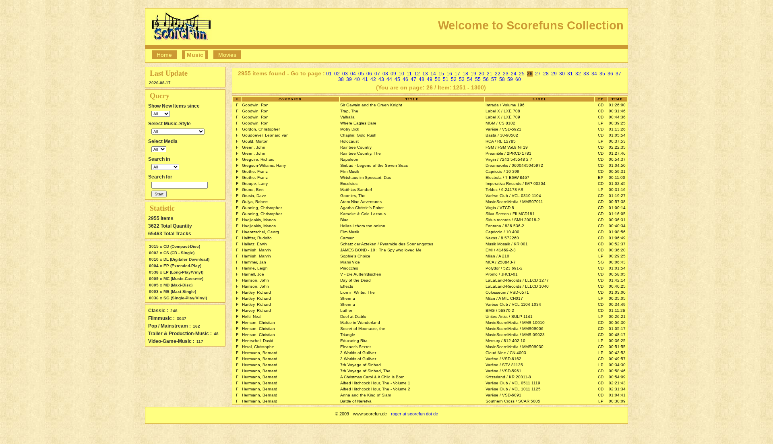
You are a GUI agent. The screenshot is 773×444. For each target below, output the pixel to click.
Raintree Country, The (360, 153)
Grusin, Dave (254, 195)
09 (393, 74)
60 (518, 79)
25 (522, 74)
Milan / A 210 (497, 256)
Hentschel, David (257, 340)
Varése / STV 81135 (504, 365)
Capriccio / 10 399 (502, 171)
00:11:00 (617, 177)
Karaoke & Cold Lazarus (363, 214)
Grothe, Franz (255, 171)
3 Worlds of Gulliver (358, 353)
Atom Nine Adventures (361, 201)
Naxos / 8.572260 (502, 238)
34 (594, 74)
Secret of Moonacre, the (362, 328)
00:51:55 (617, 346)
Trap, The (349, 111)
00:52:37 (617, 244)
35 (602, 74)
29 (554, 74)
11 (409, 74)
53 (462, 79)
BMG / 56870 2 (500, 310)
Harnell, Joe (253, 274)
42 (373, 79)
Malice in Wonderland (360, 322)
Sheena (347, 298)
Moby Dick (349, 129)
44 (389, 79)
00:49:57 (617, 359)
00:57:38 (617, 201)
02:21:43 (617, 383)
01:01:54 (617, 268)
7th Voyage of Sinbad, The (365, 371)
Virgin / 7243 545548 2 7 (509, 159)
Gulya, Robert (255, 201)
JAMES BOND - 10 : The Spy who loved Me (381, 250)
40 (357, 79)
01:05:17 (617, 328)
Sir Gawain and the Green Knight (371, 105)
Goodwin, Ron (255, 105)
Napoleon (349, 159)
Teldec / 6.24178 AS (504, 189)
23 (505, 74)
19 (473, 74)
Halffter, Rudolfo (257, 238)
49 (429, 79)
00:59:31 (617, 171)
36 (610, 74)
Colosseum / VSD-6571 (507, 292)
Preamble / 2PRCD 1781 (508, 153)
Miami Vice (350, 262)
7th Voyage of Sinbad (360, 365)
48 (421, 79)
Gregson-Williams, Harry (264, 165)
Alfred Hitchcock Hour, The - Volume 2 (375, 389)
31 (570, 74)
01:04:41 (617, 395)
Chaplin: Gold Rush (358, 135)
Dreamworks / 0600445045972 (514, 165)
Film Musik (349, 171)
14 (433, 74)
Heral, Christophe (258, 346)
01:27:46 (617, 153)
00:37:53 (617, 141)
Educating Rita (354, 340)
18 (465, 74)
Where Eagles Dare (358, 123)
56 (486, 79)
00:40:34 (617, 226)
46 (405, 79)
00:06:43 (617, 262)
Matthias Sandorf (356, 189)
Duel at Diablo (353, 316)
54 (470, 79)
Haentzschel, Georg (260, 232)
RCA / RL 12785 (501, 141)
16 (449, 74)
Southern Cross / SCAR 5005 (513, 401)
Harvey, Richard (256, 310)
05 (361, 74)
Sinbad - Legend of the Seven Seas (374, 165)
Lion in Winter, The (357, 292)
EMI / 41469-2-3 (501, 250)
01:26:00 (617, 105)
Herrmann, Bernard (259, 353)
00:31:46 (617, 111)
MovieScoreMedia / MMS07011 (514, 201)
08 (385, 74)
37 (618, 74)
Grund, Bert (253, 189)
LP (601, 123)
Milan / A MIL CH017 (504, 298)
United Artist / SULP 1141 (509, 316)
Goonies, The (353, 195)
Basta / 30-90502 (502, 135)
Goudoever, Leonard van (265, 135)
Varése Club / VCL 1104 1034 (513, 304)
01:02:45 (617, 183)
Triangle (347, 334)
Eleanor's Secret (355, 346)
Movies (227, 55)
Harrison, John (255, 280)
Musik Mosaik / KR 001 (507, 244)
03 (345, 74)
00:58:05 (617, 274)
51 (446, 79)
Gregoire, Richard (258, 159)
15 (441, 74)
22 (497, 74)
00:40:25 (617, 286)
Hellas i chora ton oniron (362, 226)
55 (478, 79)
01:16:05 (617, 214)
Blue (344, 220)
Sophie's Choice (355, 256)
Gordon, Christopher (261, 129)
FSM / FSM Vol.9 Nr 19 (507, 147)
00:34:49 (617, 304)
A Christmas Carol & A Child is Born (372, 377)
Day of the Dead (355, 280)
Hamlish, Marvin (256, 250)
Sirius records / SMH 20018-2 (513, 220)
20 (481, 74)
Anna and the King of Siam (365, 395)
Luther (346, 310)
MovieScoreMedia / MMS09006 (515, 328)
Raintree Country (356, 147)
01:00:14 (617, 207)
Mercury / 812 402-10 (505, 340)
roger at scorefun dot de (414, 413)
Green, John (253, 147)
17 (457, 74)
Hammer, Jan (254, 262)
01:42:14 (617, 280)
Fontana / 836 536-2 (505, 226)
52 (454, 79)
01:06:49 (617, 238)
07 (377, 74)
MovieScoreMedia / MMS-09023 (515, 334)
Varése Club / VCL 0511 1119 (513, 383)
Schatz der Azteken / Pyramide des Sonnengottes (386, 244)
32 (578, 74)
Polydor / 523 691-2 (504, 268)
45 (397, 79)
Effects (346, 286)
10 (401, 74)
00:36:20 (617, 250)
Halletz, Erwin (254, 244)
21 (489, 74)
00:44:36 (617, 117)
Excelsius (349, 183)
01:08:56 (617, 232)
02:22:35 (617, 147)
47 (413, 79)
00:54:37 (617, 159)
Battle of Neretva (356, 401)
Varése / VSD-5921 (503, 129)
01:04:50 (617, 165)
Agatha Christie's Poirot (362, 207)
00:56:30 (617, 322)
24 (514, 74)
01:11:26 (617, 310)
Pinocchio (349, 268)
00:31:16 (617, 189)
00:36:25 (617, 340)
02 (337, 74)
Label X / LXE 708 (503, 111)
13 (425, 74)
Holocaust (349, 141)
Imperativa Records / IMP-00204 (516, 183)
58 (502, 79)
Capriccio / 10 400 (502, 232)
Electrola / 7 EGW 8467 (507, 177)
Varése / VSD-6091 (503, 395)
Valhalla (347, 117)
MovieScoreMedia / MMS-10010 (515, 322)
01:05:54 (617, 135)
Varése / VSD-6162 (503, 359)
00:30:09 (617, 401)
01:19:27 (617, 195)
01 (329, 74)
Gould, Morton (255, 141)
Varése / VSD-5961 (503, 371)
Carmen (347, 238)
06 (369, 74)
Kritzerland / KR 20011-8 (508, 377)
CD (601, 105)
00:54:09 (617, 377)
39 (349, 79)
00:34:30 (617, 365)
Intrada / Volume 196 (505, 105)
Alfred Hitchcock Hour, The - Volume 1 (375, 383)
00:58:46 (617, 371)
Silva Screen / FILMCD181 (510, 214)
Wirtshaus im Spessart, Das (365, 177)
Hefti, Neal (251, 316)
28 (546, 74)
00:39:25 (617, 123)
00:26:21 (617, 316)
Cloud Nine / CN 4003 (506, 353)
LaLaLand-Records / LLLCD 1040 (517, 286)
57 (494, 79)
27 (538, 74)
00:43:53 (617, 353)
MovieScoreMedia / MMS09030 (515, 346)
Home (164, 55)
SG (601, 262)
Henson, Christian (258, 322)
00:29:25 (617, 256)
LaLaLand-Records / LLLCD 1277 (517, 280)
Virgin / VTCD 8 (500, 207)
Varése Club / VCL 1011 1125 (513, 389)
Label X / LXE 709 (503, 117)
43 (381, 79)
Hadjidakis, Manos (259, 220)
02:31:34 (617, 389)
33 (586, 74)
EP (601, 177)
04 (353, 74)
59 (510, 79)
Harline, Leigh (255, 268)
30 (562, 74)
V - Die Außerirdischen (360, 274)
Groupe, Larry (255, 183)
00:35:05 (617, 298)
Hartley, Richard (256, 292)
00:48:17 (617, 334)
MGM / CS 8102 (500, 123)
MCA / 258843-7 (501, 262)
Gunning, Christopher (262, 207)
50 (437, 79)
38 (341, 79)
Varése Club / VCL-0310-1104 (513, 195)
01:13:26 (617, 129)
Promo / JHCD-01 (502, 274)
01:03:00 (617, 292)
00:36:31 (617, 220)
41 (365, 79)
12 (417, 74)
